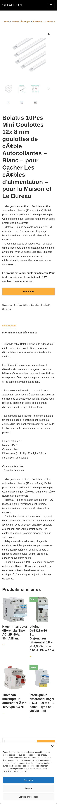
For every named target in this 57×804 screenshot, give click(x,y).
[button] (52, 746)
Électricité (37, 21)
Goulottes (6, 309)
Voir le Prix (28, 291)
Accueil (5, 21)
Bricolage (18, 305)
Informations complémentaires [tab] (19, 332)
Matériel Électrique (21, 21)
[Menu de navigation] (51, 5)
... (14, 635)
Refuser (29, 788)
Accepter (28, 780)
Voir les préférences (28, 796)
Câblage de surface (31, 305)
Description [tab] (9, 325)
